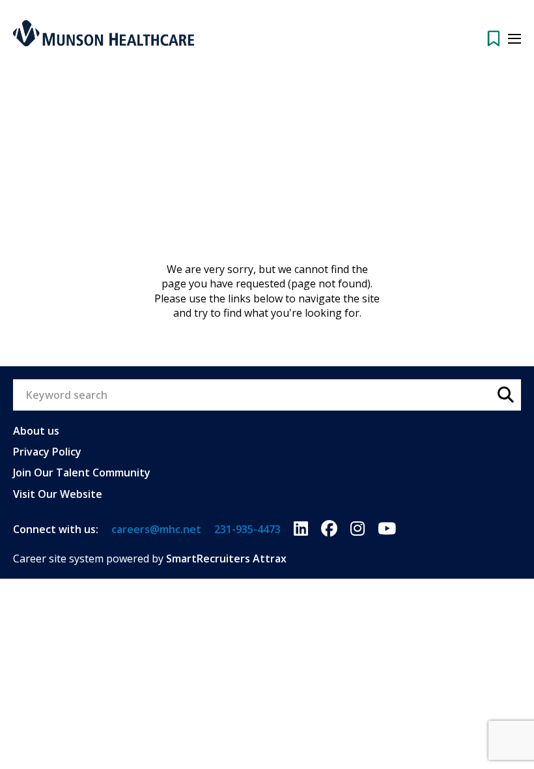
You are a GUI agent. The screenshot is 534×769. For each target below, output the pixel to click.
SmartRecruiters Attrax (226, 558)
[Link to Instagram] (357, 529)
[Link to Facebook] (329, 529)
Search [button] (505, 395)
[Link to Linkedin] (301, 529)
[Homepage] (103, 33)
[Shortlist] (493, 38)
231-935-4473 (247, 529)
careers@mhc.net (156, 529)
